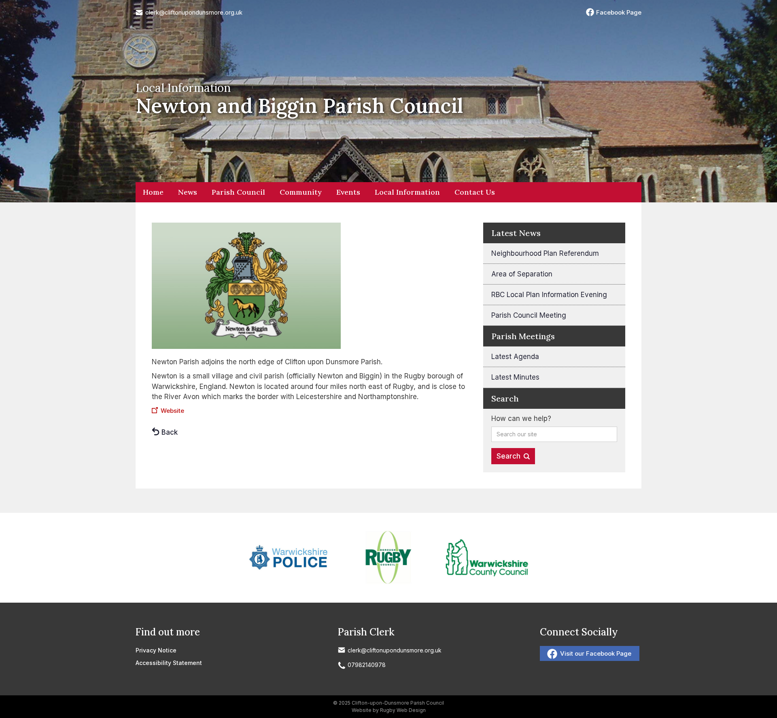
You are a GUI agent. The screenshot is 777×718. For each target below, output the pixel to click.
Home (153, 192)
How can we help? (521, 418)
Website (172, 410)
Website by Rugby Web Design (389, 710)
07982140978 (367, 664)
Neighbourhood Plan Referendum (545, 253)
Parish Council (238, 192)
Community (301, 192)
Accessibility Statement (169, 662)
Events (348, 192)
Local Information (407, 192)
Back (169, 432)
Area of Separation (521, 274)
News (187, 192)
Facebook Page (618, 12)
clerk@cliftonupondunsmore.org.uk (193, 12)
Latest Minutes (515, 377)
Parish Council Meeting (528, 315)
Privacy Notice (156, 650)
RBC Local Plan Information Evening (549, 295)
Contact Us (474, 192)
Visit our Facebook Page (595, 653)
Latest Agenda (515, 357)
